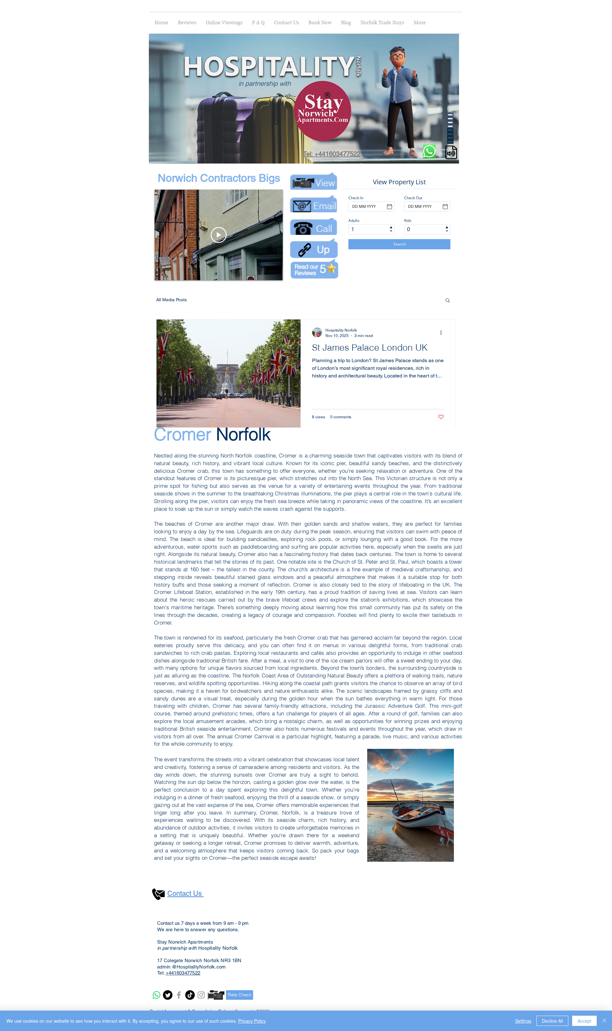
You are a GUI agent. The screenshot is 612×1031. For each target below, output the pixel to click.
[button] (451, 157)
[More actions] (443, 332)
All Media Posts (171, 299)
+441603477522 (183, 973)
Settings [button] (523, 1021)
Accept (584, 1021)
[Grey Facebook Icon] (179, 995)
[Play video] (219, 235)
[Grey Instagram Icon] (201, 995)
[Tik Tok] (190, 995)
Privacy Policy (252, 1021)
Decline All (552, 1021)
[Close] (604, 1021)
